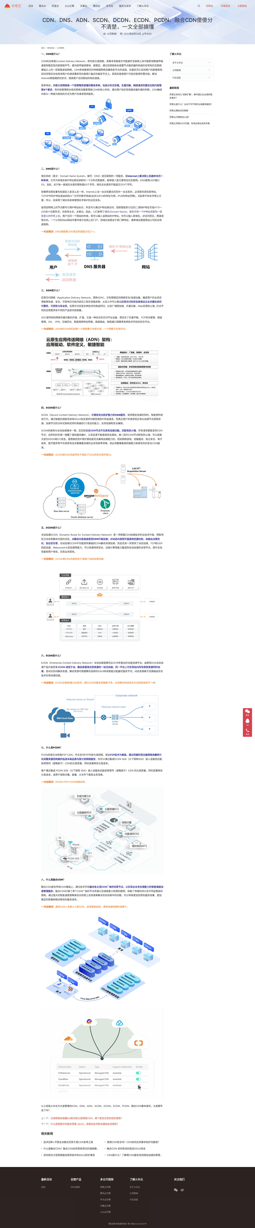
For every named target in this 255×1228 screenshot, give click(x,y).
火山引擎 (69, 5)
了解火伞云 (143, 5)
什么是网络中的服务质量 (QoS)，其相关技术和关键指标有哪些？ (85, 1123)
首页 (43, 48)
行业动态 (177, 77)
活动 (30, 5)
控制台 (209, 5)
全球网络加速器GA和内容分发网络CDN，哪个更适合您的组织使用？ (87, 1118)
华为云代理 (105, 1199)
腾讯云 (96, 5)
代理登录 (225, 5)
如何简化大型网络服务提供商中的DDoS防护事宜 (69, 1155)
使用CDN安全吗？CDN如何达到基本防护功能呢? (133, 1142)
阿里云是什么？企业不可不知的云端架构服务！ (191, 104)
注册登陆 (242, 5)
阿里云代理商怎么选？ (180, 117)
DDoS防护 (75, 1187)
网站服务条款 (121, 1224)
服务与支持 (125, 5)
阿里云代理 (105, 1187)
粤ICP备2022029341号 (137, 1224)
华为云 (109, 5)
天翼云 (83, 5)
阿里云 (55, 5)
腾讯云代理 (105, 1193)
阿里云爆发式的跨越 (179, 110)
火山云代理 (105, 1212)
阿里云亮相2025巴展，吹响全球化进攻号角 (190, 123)
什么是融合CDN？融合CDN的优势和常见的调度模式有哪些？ (72, 1148)
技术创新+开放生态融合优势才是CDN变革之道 (68, 1142)
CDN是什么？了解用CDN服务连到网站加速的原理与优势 (135, 1155)
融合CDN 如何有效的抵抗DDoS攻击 (126, 1148)
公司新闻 (111, 33)
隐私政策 (112, 1224)
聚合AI (42, 5)
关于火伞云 (178, 62)
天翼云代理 (105, 1205)
